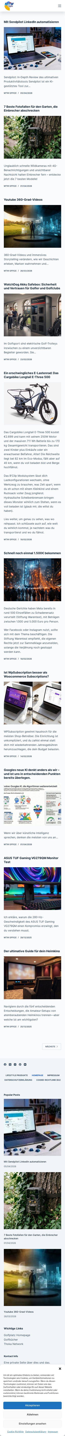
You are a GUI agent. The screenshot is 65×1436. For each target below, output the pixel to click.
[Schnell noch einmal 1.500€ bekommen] (32, 579)
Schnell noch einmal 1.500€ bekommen (32, 553)
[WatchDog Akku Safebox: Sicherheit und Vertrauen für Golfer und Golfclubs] (32, 315)
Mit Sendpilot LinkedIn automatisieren (31, 22)
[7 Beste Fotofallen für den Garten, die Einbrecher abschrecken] (32, 137)
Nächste (50, 1046)
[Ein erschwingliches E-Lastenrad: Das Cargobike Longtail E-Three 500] (32, 403)
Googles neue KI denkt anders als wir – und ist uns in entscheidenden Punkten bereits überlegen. (32, 773)
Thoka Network (13, 1344)
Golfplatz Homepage (17, 1335)
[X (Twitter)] (10, 1064)
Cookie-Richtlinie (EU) (48, 1080)
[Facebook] (5, 1064)
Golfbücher (11, 1339)
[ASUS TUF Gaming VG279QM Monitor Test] (32, 888)
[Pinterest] (20, 1064)
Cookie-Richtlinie (15, 1431)
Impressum (53, 1431)
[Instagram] (15, 1064)
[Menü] (59, 5)
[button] (60, 1368)
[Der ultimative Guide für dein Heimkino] (32, 977)
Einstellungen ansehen (32, 1423)
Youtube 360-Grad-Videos (23, 199)
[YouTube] (25, 1064)
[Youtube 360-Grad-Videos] (32, 226)
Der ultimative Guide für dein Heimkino (32, 951)
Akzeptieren (32, 1405)
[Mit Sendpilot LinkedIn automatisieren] (32, 48)
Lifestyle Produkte (17, 1075)
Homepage (37, 1075)
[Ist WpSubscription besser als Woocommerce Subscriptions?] (32, 703)
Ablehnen (32, 1414)
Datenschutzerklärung (35, 1431)
